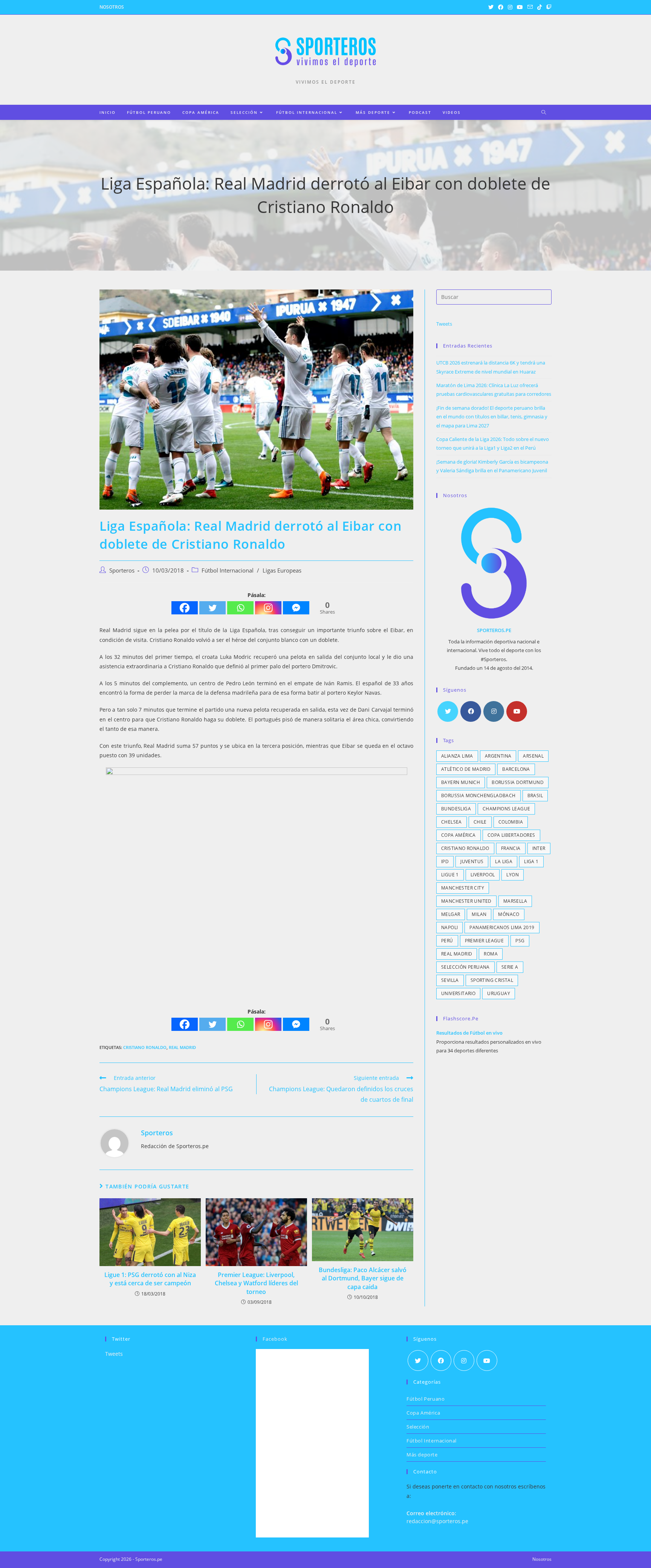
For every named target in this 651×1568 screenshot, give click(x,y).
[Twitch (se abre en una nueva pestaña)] (548, 7)
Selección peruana (465, 967)
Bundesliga (456, 808)
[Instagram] (268, 607)
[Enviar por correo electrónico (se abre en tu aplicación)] (530, 7)
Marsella (515, 901)
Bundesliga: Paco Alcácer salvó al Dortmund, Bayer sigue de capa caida (362, 1278)
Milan (479, 914)
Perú (447, 940)
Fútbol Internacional (228, 570)
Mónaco (508, 914)
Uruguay (498, 993)
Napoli (449, 927)
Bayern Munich (460, 782)
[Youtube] (516, 711)
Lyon (512, 874)
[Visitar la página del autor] (114, 1142)
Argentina (498, 756)
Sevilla (450, 980)
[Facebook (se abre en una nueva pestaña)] (501, 7)
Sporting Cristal (492, 980)
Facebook (275, 1338)
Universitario (458, 993)
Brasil (535, 795)
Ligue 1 (450, 874)
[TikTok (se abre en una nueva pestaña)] (539, 7)
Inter (539, 848)
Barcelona (516, 769)
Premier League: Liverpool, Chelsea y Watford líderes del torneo (256, 1283)
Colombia (510, 822)
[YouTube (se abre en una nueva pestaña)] (520, 7)
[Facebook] (184, 607)
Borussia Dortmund (518, 782)
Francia (511, 848)
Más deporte (422, 1454)
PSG (519, 940)
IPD (445, 861)
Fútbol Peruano (425, 1398)
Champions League (506, 808)
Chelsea (451, 822)
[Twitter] (212, 607)
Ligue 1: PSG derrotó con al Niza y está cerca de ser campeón (150, 1279)
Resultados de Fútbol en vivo (469, 1032)
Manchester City (462, 888)
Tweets (444, 323)
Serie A (509, 967)
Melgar (450, 914)
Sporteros (121, 570)
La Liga (503, 861)
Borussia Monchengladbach (478, 795)
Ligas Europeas (282, 570)
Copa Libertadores (511, 835)
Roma (491, 954)
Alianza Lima (457, 756)
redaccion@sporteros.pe (437, 1521)
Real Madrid (182, 1047)
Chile (480, 822)
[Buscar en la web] (543, 113)
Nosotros (111, 7)
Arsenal (533, 756)
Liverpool (483, 874)
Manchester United (466, 901)
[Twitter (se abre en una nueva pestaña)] (491, 7)
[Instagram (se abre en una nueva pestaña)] (510, 7)
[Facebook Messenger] (296, 607)
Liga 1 (531, 861)
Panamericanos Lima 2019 (501, 927)
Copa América (458, 835)
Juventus (471, 861)
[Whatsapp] (240, 607)
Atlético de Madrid (466, 769)
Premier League (484, 940)
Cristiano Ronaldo (145, 1047)
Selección (417, 1426)
